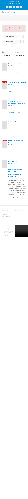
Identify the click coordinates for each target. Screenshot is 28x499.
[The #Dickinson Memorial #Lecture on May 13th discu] (7, 307)
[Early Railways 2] (4, 164)
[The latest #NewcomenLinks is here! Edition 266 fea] (7, 259)
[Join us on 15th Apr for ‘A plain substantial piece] (7, 442)
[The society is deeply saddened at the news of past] (7, 400)
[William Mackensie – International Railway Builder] (4, 104)
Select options (11, 72)
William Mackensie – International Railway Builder (17, 102)
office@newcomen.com (14, 3)
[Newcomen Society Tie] (4, 67)
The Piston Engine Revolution (17, 82)
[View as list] (15, 45)
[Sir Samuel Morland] (4, 125)
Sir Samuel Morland (14, 122)
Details (18, 72)
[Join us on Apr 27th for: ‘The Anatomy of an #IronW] (7, 358)
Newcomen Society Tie (15, 64)
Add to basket (11, 112)
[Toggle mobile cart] (22, 12)
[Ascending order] (22, 36)
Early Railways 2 (13, 161)
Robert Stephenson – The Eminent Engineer (15, 142)
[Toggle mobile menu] (25, 12)
